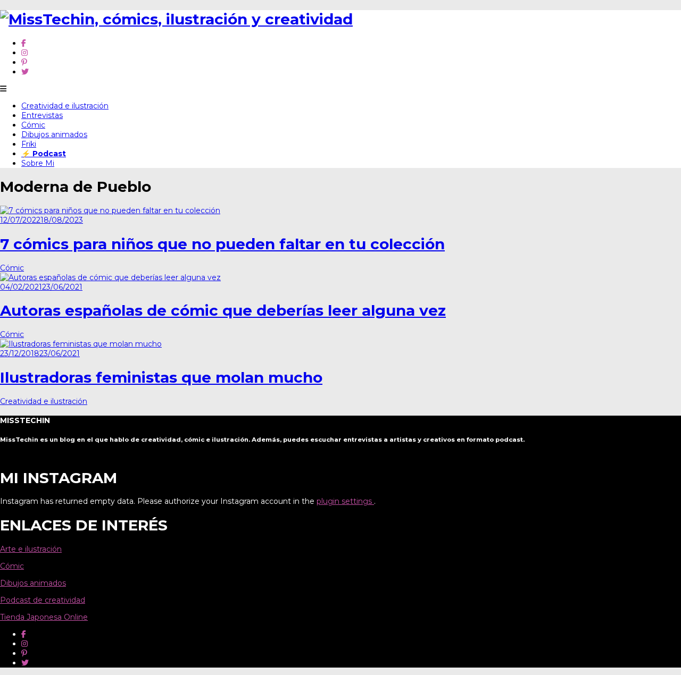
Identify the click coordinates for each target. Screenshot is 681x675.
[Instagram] (24, 52)
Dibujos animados (54, 134)
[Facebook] (23, 43)
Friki (28, 144)
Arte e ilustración (31, 549)
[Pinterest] (24, 62)
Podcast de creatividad (42, 600)
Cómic (33, 125)
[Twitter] (25, 72)
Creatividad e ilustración (65, 106)
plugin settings (345, 501)
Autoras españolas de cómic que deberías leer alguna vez (223, 310)
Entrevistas (42, 115)
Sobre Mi (37, 163)
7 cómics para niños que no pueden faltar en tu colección (222, 244)
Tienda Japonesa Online (44, 617)
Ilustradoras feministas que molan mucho (161, 377)
